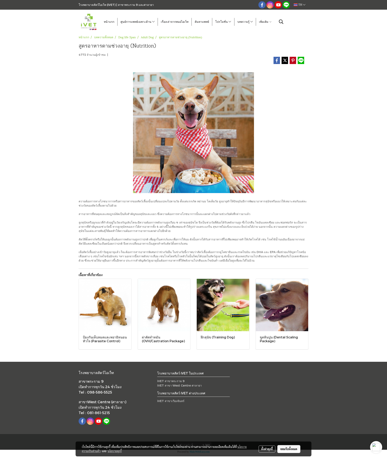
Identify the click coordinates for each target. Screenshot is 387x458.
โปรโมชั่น (222, 21)
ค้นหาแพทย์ (202, 21)
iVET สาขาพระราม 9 (170, 381)
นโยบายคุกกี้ (115, 451)
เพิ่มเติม (264, 21)
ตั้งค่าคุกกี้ (267, 449)
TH (300, 4)
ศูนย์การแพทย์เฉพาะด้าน (136, 21)
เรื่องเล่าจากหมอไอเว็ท (174, 21)
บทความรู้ (243, 21)
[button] (281, 22)
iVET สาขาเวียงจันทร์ (170, 401)
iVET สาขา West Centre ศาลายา (179, 385)
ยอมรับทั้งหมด (288, 449)
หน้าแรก (109, 21)
